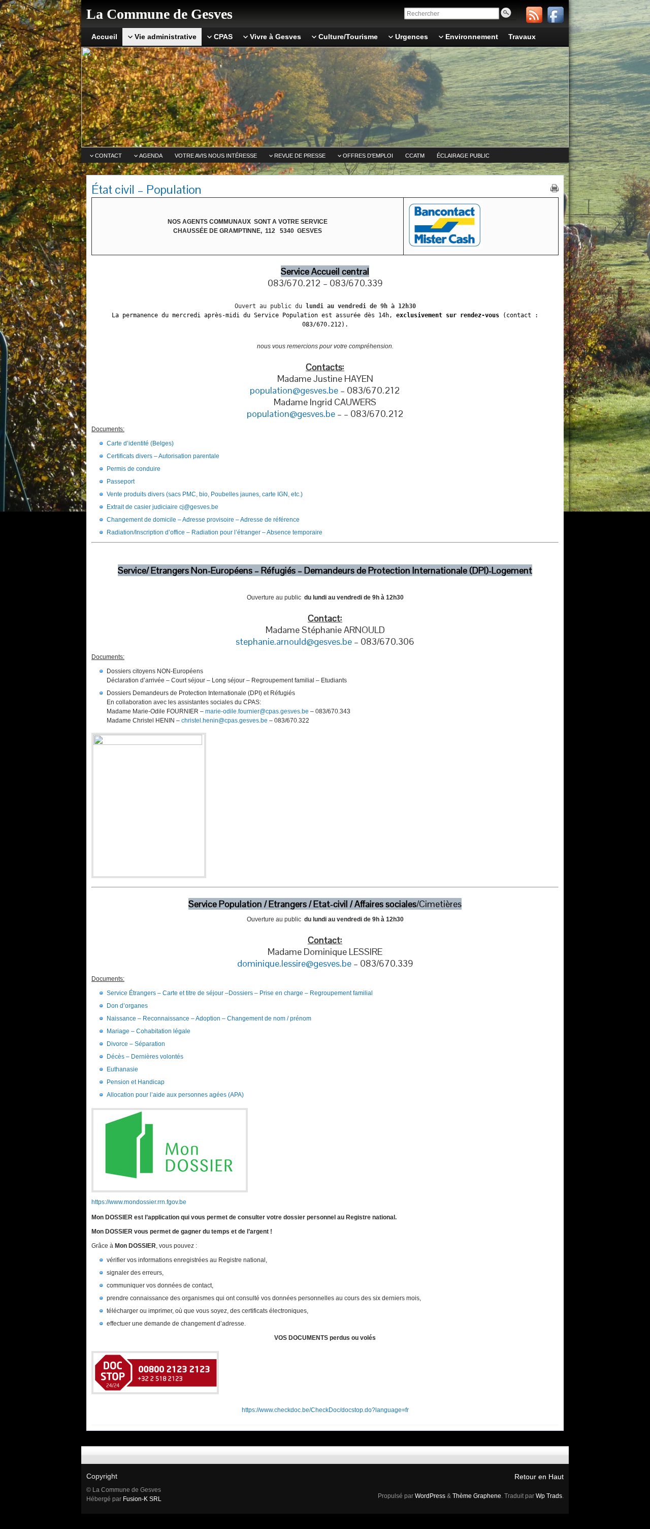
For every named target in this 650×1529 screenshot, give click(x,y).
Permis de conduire (133, 468)
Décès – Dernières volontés (145, 1056)
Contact (108, 156)
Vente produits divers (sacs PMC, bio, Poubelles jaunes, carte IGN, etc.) (205, 494)
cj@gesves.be (198, 507)
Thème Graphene (476, 1496)
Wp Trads (549, 1496)
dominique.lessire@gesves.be (294, 963)
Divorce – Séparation (136, 1043)
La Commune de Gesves (159, 14)
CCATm (415, 156)
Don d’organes (127, 1005)
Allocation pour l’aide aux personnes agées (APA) (175, 1094)
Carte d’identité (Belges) (140, 443)
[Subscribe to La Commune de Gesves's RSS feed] (534, 15)
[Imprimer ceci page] (554, 188)
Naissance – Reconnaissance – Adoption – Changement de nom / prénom (209, 1018)
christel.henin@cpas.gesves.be (224, 720)
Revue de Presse (300, 156)
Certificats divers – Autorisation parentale (164, 456)
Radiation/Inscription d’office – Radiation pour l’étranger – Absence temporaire (214, 532)
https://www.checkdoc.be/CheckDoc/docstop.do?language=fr (325, 1410)
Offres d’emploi (368, 156)
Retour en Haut (539, 1477)
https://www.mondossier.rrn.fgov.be (138, 1202)
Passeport (121, 481)
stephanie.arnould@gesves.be (294, 641)
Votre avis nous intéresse (216, 156)
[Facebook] (555, 15)
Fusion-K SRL (142, 1499)
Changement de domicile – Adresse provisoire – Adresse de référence (203, 519)
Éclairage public (463, 156)
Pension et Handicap (136, 1082)
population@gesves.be (294, 390)
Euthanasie (122, 1069)
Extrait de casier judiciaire (142, 507)
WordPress (430, 1496)
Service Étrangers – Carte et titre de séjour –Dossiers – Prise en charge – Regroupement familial (240, 993)
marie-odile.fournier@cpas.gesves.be (257, 711)
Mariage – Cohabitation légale (148, 1031)
